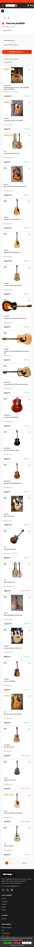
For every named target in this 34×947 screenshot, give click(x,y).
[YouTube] (11, 890)
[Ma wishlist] (31, 5)
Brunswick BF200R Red (11, 417)
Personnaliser (27, 943)
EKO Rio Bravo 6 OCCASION (12, 714)
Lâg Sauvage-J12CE (10, 549)
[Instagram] (7, 890)
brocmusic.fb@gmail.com (11, 886)
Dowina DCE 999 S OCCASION (13, 120)
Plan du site (5, 936)
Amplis (4, 910)
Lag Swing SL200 (9, 582)
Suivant (24, 863)
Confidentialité (6, 933)
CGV (3, 930)
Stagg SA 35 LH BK (9, 780)
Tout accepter (7, 943)
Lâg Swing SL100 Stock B (11, 153)
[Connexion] (32, 5)
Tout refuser (17, 943)
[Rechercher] (16, 5)
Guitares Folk (8, 62)
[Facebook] (3, 890)
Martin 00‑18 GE (9, 516)
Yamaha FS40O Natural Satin (13, 285)
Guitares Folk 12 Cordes (11, 45)
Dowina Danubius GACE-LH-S (13, 648)
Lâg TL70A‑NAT (9, 846)
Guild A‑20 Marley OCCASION (13, 813)
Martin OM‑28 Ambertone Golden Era (15, 186)
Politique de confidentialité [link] (17, 945)
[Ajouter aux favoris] (29, 69)
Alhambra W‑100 (9, 747)
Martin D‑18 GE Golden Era (12, 252)
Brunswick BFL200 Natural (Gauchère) (16, 384)
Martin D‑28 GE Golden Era (12, 219)
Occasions (5, 901)
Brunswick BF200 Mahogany (13, 483)
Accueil (4, 898)
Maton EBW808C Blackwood (13, 615)
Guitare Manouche (10, 40)
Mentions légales (7, 927)
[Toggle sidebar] (2, 11)
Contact (4, 918)
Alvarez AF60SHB (9, 681)
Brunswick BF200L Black (11, 450)
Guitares (4, 904)
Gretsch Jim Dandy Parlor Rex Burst (15, 318)
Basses (4, 907)
